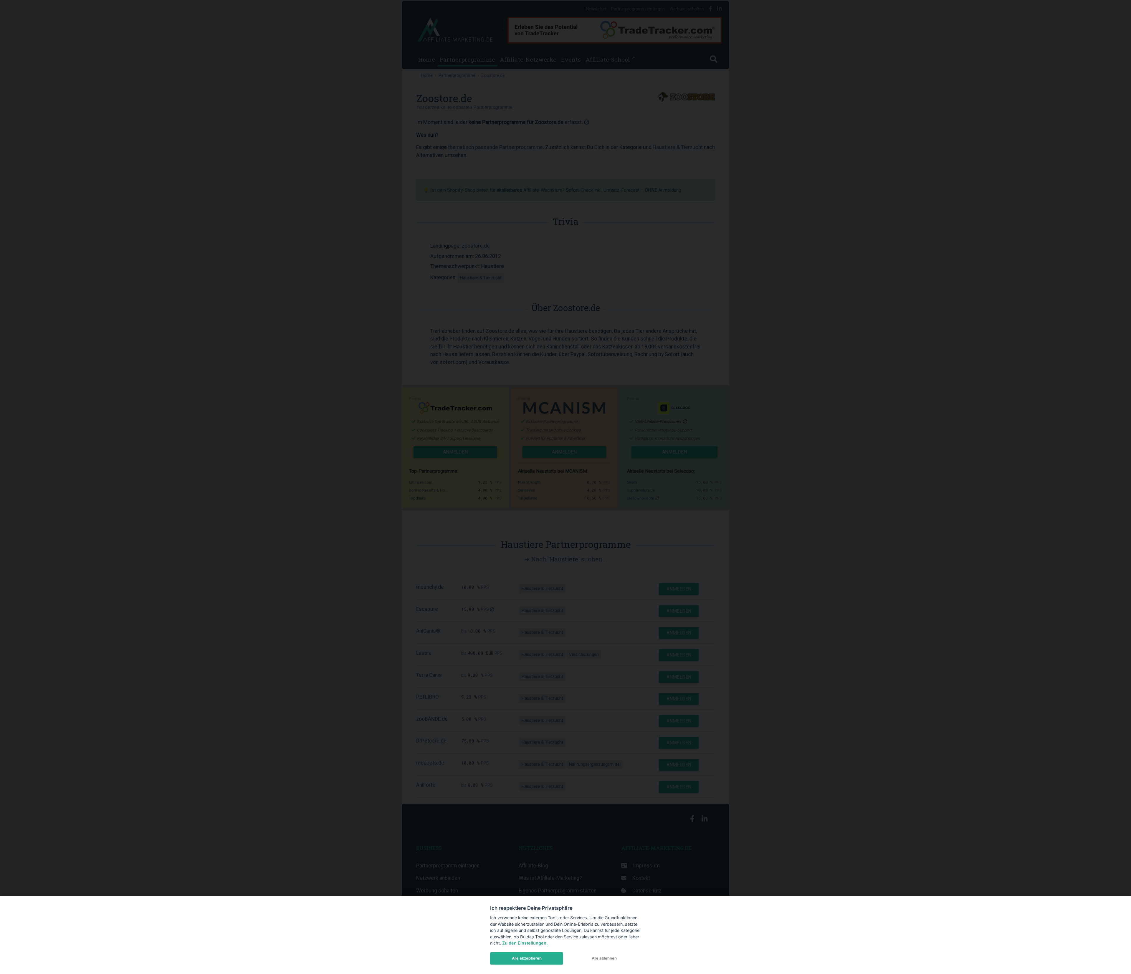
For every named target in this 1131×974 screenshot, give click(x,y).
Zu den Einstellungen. (525, 942)
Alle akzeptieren (527, 958)
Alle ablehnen (604, 958)
